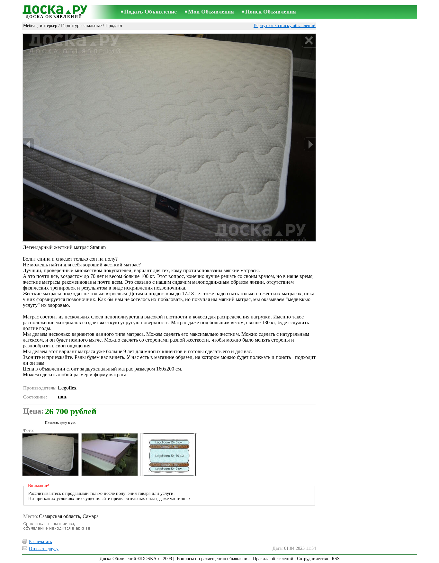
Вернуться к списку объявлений (285, 25)
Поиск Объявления (270, 11)
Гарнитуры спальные (81, 25)
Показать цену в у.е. (60, 422)
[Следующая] (310, 144)
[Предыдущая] (28, 144)
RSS (336, 558)
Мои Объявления (211, 11)
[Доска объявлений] (54, 8)
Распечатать (40, 541)
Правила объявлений (273, 558)
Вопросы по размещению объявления (213, 558)
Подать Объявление (150, 11)
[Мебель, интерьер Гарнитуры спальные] (50, 454)
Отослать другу (43, 548)
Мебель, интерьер (40, 25)
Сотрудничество (312, 558)
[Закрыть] (309, 41)
